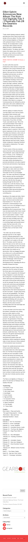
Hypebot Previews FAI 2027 (9, 497)
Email (4, 538)
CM (24, 538)
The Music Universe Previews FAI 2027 (12, 504)
